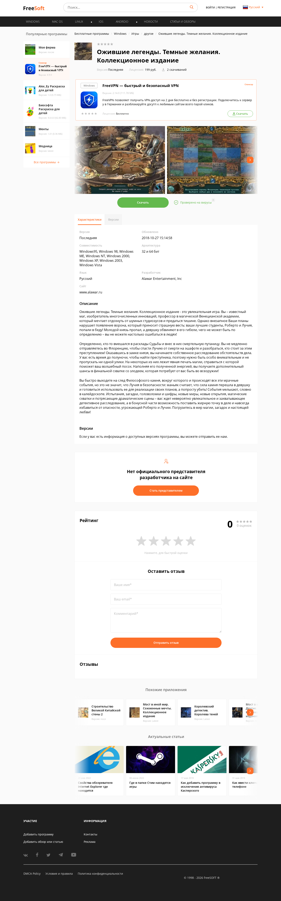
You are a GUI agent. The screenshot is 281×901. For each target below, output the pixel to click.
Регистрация (227, 7)
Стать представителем (166, 490)
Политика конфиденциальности (100, 874)
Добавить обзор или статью (43, 842)
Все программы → (46, 162)
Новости (151, 21)
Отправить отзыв (166, 643)
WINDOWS (33, 21)
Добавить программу (38, 834)
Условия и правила (59, 874)
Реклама (89, 842)
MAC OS (57, 21)
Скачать (143, 202)
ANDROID (122, 21)
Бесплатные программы (91, 34)
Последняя (110, 70)
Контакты (90, 834)
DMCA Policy (32, 874)
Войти (210, 7)
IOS (101, 21)
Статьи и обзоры (182, 21)
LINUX (79, 21)
